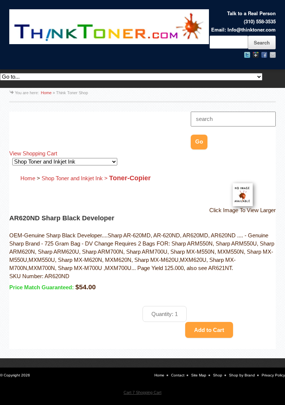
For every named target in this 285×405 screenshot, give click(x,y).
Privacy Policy (273, 375)
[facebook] (264, 55)
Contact (177, 375)
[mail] (273, 55)
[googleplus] (256, 55)
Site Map (198, 375)
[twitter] (247, 55)
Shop (217, 375)
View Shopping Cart (33, 154)
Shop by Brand (242, 375)
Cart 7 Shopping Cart (142, 392)
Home (46, 92)
